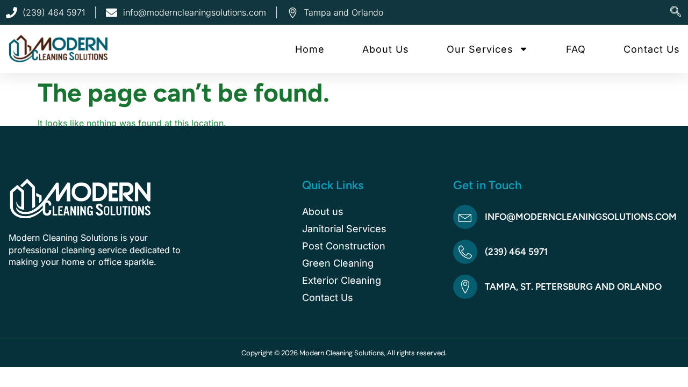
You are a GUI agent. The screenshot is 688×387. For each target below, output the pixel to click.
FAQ (576, 49)
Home (310, 49)
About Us (385, 49)
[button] (675, 12)
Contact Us (652, 49)
